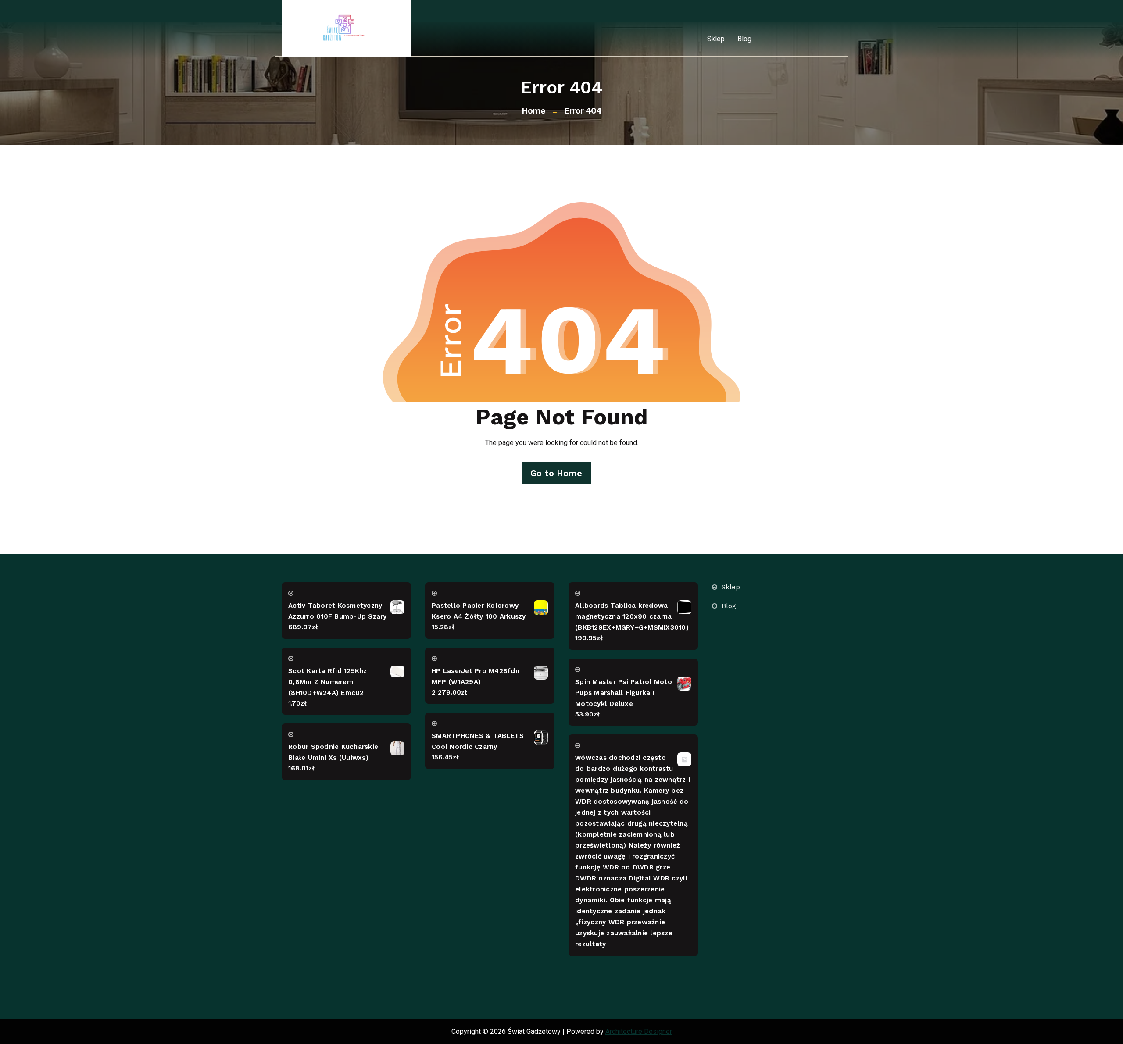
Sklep (716, 39)
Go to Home (556, 473)
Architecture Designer (638, 1031)
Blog (744, 39)
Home (533, 110)
